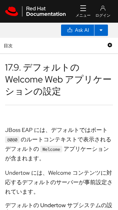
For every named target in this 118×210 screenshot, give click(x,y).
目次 (8, 45)
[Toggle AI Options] (101, 30)
